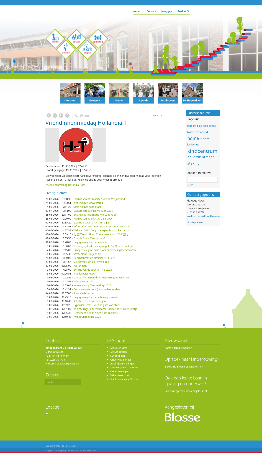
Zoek (190, 184)
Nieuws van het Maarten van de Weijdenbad (99, 199)
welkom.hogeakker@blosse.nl (204, 216)
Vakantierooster (119, 375)
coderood (202, 132)
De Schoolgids (118, 351)
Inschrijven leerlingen (122, 363)
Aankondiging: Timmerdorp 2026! (92, 285)
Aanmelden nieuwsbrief (178, 347)
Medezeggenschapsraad (124, 367)
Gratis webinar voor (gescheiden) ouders (96, 289)
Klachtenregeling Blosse (124, 379)
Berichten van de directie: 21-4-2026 (94, 258)
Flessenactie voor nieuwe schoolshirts (95, 312)
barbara (191, 125)
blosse (191, 132)
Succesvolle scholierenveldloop (91, 261)
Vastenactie (80, 265)
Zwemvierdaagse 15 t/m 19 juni (91, 222)
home (193, 138)
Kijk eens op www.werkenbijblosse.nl (186, 391)
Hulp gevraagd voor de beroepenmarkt (95, 297)
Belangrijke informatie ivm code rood (95, 214)
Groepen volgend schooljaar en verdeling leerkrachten (104, 250)
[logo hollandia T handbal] (75, 145)
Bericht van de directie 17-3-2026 (92, 269)
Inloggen (48, 450)
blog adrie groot (206, 125)
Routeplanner (195, 222)
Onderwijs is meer (120, 359)
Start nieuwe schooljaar (87, 206)
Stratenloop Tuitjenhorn (87, 254)
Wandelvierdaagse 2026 (87, 316)
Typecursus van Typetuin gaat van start (96, 305)
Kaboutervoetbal (83, 281)
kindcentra (193, 144)
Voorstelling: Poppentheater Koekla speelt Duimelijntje (105, 309)
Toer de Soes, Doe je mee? (89, 238)
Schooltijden (117, 355)
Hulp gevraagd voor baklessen (90, 242)
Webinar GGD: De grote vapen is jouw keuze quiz (101, 230)
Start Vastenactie (83, 293)
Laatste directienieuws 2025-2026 (93, 210)
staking (193, 163)
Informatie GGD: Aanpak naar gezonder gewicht (101, 226)
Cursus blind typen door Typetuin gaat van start (101, 277)
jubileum (205, 138)
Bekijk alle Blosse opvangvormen (184, 366)
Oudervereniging (119, 371)
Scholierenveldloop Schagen (89, 301)
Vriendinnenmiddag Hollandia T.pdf (65, 185)
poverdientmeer (200, 157)
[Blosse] (182, 420)
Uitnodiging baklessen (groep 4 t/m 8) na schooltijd (103, 246)
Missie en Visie (118, 347)
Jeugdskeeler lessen (84, 273)
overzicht (156, 115)
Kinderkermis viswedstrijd (88, 203)
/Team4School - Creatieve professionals (82, 450)
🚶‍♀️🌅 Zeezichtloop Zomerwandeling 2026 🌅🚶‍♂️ (101, 234)
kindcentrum (202, 150)
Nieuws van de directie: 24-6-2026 (93, 218)
